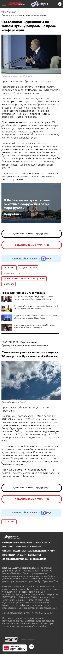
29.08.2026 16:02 (9, 342)
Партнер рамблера (28, 639)
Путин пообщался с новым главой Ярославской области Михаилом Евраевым (36, 307)
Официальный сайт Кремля (16, 76)
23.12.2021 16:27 (8, 12)
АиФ (23, 402)
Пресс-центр (42, 542)
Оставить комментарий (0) (32, 245)
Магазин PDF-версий (28, 546)
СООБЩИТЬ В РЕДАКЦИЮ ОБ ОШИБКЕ (24, 559)
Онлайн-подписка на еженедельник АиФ (28, 550)
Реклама (7, 546)
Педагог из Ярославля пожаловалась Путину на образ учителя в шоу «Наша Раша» (36, 317)
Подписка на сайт (14, 555)
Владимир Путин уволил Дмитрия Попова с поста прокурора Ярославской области (34, 298)
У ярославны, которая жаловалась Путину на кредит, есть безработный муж (35, 326)
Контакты (34, 555)
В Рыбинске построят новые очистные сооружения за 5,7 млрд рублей (27, 204)
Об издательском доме (17, 542)
